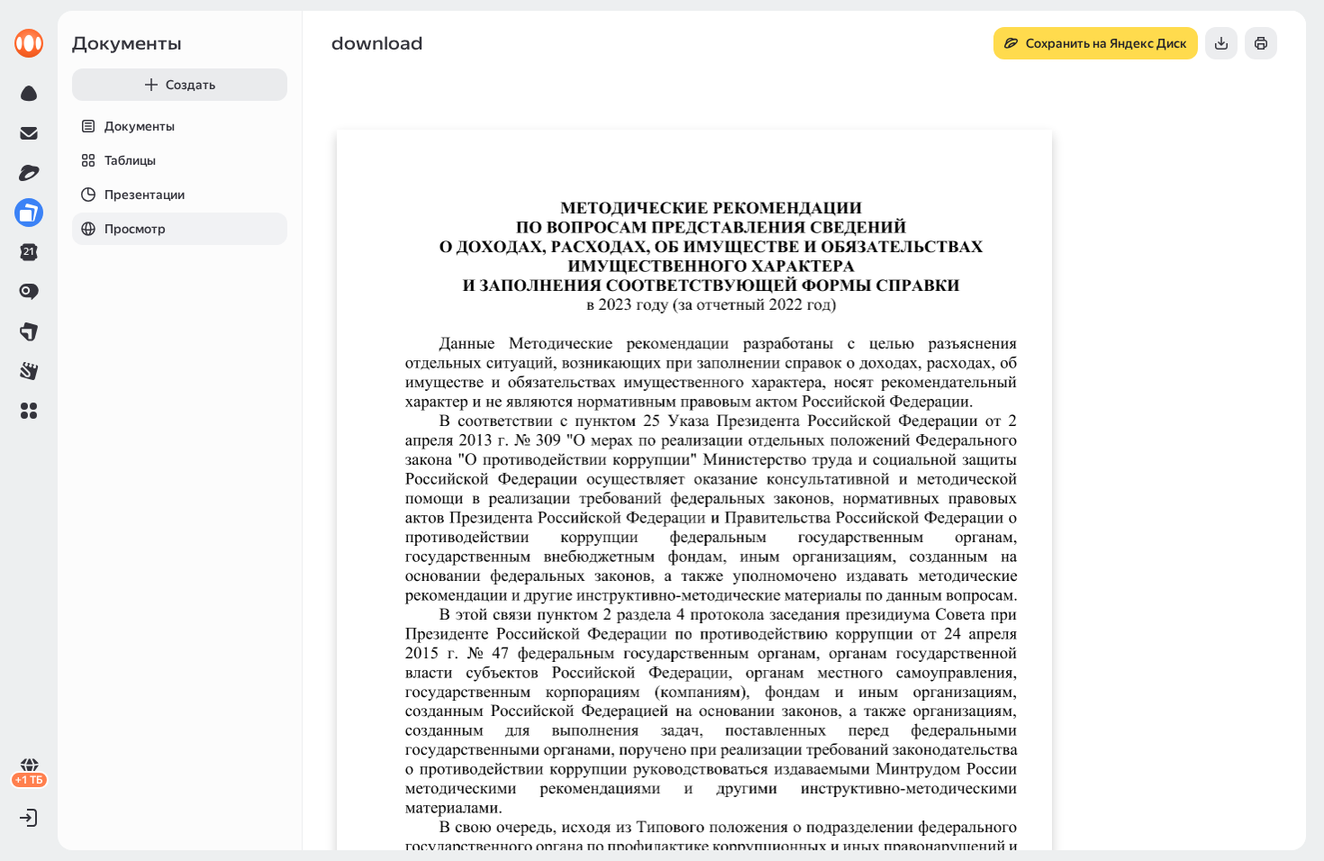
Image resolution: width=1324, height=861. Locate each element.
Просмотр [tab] (135, 229)
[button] (28, 410)
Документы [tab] (139, 126)
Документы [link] (127, 43)
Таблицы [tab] (130, 160)
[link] (28, 43)
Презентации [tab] (144, 194)
